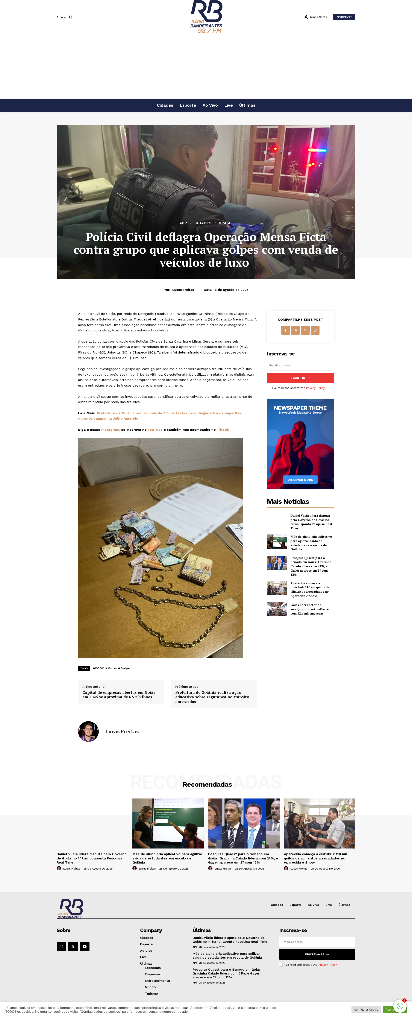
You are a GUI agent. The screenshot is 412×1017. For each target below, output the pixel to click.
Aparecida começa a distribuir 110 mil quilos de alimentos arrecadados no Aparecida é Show (310, 589)
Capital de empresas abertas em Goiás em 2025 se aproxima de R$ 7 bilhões (118, 694)
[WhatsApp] (315, 330)
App (183, 223)
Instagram (110, 430)
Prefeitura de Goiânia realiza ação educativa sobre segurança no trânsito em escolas (212, 697)
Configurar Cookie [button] (366, 1009)
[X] (295, 330)
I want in (298, 377)
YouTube (155, 430)
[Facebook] (285, 330)
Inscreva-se (314, 954)
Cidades (203, 223)
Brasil (226, 223)
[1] (400, 1008)
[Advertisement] (206, 66)
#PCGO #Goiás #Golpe (111, 668)
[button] (65, 17)
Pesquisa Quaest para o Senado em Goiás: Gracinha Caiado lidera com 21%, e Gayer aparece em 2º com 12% (311, 566)
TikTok (223, 430)
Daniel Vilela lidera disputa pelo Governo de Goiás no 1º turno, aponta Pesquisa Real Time (312, 521)
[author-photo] (59, 868)
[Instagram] (61, 946)
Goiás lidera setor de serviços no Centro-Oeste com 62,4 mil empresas (310, 609)
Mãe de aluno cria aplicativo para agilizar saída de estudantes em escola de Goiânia (311, 542)
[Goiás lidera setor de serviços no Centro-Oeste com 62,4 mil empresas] (277, 609)
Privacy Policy (315, 388)
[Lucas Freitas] (88, 731)
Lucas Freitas (183, 290)
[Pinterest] (305, 330)
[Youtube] (84, 946)
